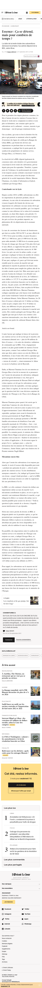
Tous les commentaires (23, 639)
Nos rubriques (6, 884)
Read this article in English (30, 56)
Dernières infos (9, 19)
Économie (5, 26)
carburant (35, 655)
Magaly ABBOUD (11, 52)
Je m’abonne (21, 785)
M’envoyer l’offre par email (21, 791)
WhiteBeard (15, 981)
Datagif (9, 980)
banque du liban (9, 655)
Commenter (8, 640)
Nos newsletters (7, 888)
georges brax (23, 655)
